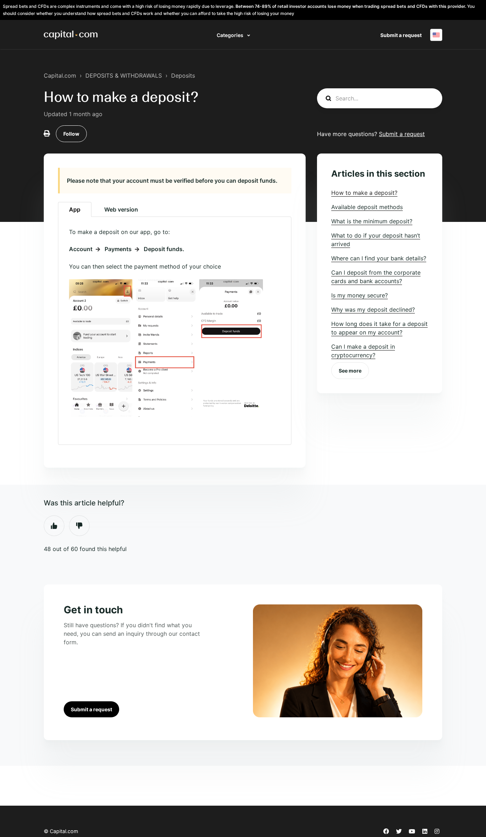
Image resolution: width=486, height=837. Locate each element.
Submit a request (401, 35)
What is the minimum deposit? (371, 221)
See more (350, 371)
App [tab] (74, 209)
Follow (71, 134)
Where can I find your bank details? (378, 258)
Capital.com (60, 75)
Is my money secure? (359, 295)
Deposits (183, 75)
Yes (54, 525)
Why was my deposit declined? (373, 309)
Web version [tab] (121, 209)
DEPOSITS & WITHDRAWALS (123, 75)
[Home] (70, 35)
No (79, 525)
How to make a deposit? (364, 192)
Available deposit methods (367, 206)
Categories (230, 35)
